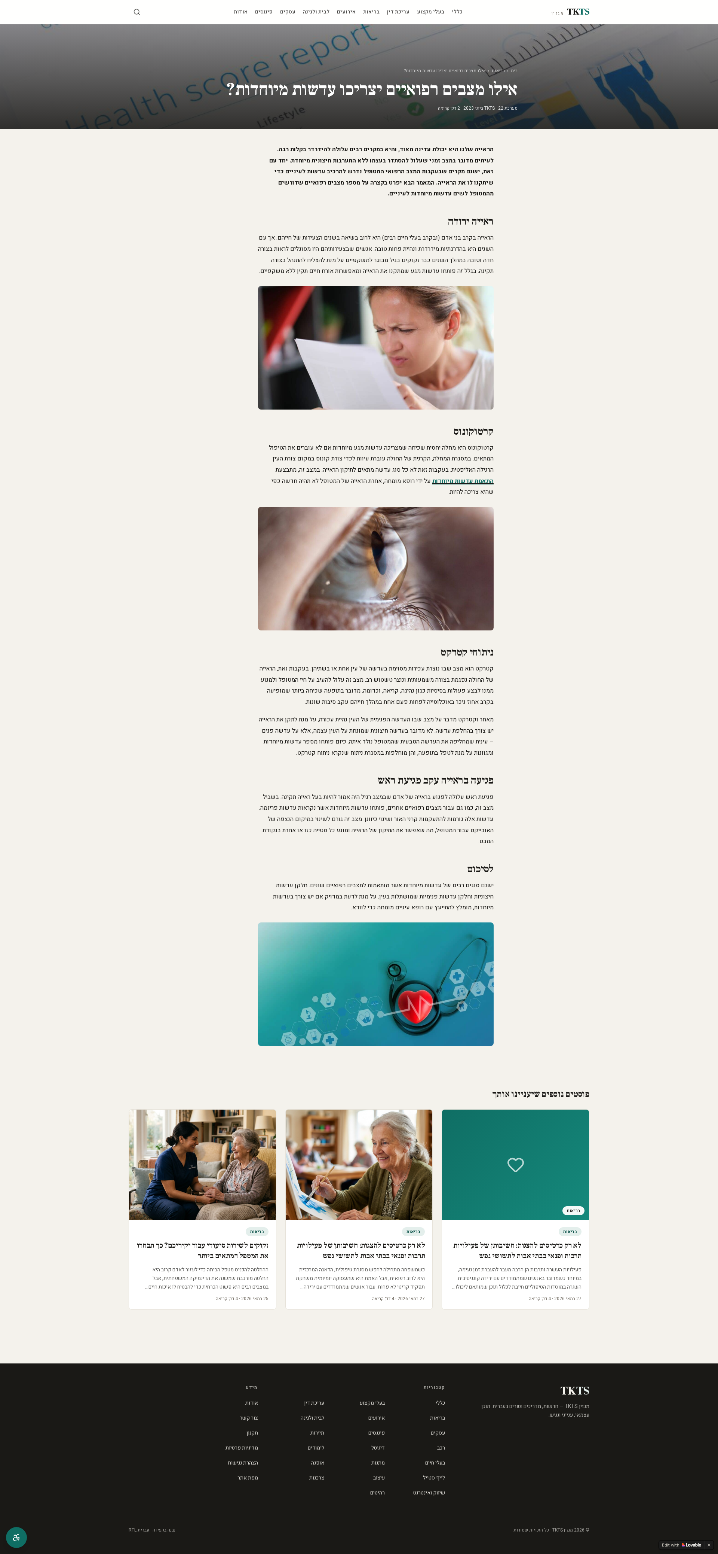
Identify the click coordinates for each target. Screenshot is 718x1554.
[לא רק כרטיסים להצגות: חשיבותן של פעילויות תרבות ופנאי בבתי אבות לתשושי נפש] (359, 1165)
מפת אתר (247, 1478)
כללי (457, 12)
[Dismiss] (709, 1545)
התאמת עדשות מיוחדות (463, 481)
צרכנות (316, 1478)
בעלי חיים (435, 1463)
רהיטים (377, 1493)
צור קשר (249, 1418)
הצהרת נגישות (243, 1463)
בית (514, 70)
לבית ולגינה (316, 12)
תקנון (252, 1433)
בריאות (371, 12)
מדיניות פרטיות (241, 1448)
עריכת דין (398, 12)
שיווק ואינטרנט (429, 1493)
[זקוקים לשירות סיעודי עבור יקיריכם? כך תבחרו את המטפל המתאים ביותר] (202, 1165)
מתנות (378, 1463)
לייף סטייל (434, 1478)
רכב (441, 1448)
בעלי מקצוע (430, 12)
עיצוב (379, 1478)
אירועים (346, 12)
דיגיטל (378, 1448)
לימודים (316, 1448)
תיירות (317, 1433)
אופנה (317, 1463)
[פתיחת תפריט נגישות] (16, 1537)
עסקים (287, 12)
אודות (241, 12)
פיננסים (264, 12)
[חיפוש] (137, 12)
